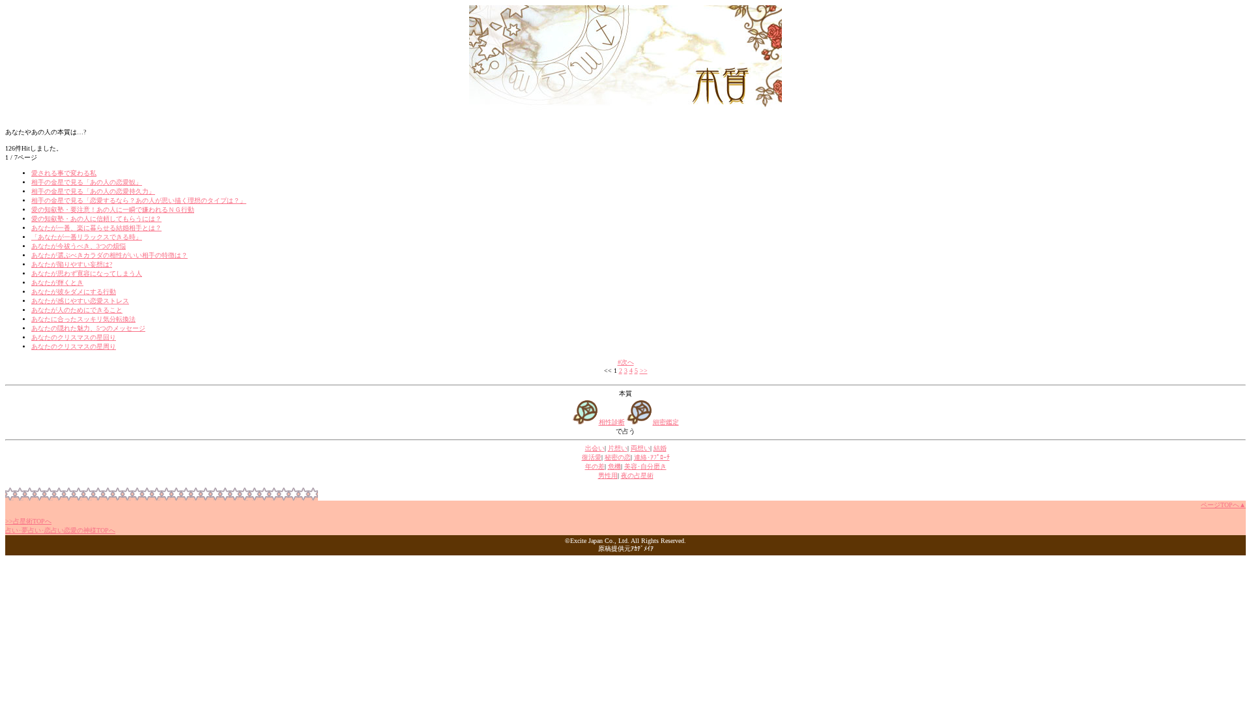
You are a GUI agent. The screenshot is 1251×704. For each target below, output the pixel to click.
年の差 (595, 466)
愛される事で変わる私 (63, 173)
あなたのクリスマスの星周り (73, 346)
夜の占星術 (637, 475)
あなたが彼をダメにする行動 (73, 291)
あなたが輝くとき (57, 282)
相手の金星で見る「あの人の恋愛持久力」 (93, 191)
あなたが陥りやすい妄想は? (71, 264)
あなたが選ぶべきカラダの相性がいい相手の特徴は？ (109, 255)
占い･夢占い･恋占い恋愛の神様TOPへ (60, 530)
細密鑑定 (666, 422)
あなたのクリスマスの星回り (73, 337)
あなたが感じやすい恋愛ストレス (80, 300)
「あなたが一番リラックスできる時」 (86, 237)
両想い (640, 448)
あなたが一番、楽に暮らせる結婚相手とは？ (96, 227)
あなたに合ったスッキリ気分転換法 (83, 319)
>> (644, 370)
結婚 (660, 448)
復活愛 (591, 457)
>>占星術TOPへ (28, 521)
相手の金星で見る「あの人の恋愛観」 (86, 182)
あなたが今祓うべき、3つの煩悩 (78, 246)
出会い (595, 448)
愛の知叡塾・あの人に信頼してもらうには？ (96, 218)
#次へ (626, 362)
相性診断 (612, 422)
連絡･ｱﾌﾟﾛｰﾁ (652, 457)
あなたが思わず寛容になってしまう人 (86, 273)
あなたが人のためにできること (76, 310)
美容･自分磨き (645, 466)
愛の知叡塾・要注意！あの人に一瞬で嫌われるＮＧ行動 (112, 209)
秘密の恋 (618, 457)
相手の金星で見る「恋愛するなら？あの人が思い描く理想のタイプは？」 (138, 200)
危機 (614, 466)
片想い (617, 448)
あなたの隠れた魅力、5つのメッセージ (88, 328)
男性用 (608, 475)
